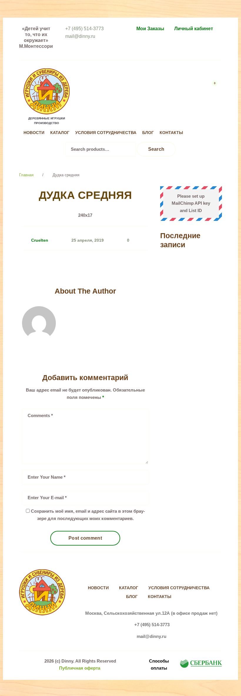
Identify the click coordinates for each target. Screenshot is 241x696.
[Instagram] (212, 121)
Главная (26, 175)
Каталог (59, 133)
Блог (148, 133)
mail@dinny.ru (80, 36)
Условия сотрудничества (105, 133)
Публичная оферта (79, 667)
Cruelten (39, 240)
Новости (34, 133)
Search (156, 149)
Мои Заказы (150, 28)
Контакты (171, 133)
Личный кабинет (193, 28)
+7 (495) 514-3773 (84, 28)
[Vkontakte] (200, 121)
